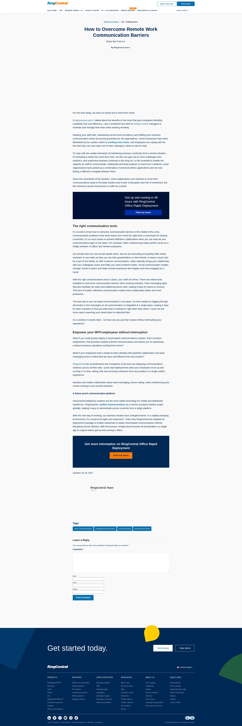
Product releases (127, 702)
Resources (126, 677)
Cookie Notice (65, 722)
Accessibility (125, 706)
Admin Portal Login (177, 693)
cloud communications (83, 529)
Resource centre (127, 686)
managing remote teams (105, 529)
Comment (78, 549)
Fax (48, 696)
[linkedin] (49, 718)
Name (74, 576)
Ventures (149, 696)
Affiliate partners (78, 696)
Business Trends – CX (74, 10)
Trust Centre (150, 699)
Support (173, 699)
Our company (150, 683)
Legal (49, 722)
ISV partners (76, 689)
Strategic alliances (78, 699)
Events (123, 709)
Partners (76, 677)
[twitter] (54, 718)
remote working (125, 529)
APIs (98, 686)
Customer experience (55, 702)
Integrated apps (102, 689)
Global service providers (81, 683)
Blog (122, 689)
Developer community (104, 699)
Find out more (143, 212)
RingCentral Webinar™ (55, 699)
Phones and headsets (55, 709)
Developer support (103, 696)
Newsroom (125, 696)
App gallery (100, 693)
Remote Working (128, 10)
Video (49, 689)
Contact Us (99, 722)
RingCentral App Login (178, 689)
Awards (148, 689)
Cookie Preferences (78, 722)
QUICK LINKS (175, 677)
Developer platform (103, 683)
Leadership (150, 686)
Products (52, 677)
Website (75, 589)
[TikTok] (76, 718)
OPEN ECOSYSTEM (104, 677)
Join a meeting (175, 686)
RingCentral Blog (111, 22)
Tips (61, 10)
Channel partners (78, 686)
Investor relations (152, 693)
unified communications (112, 404)
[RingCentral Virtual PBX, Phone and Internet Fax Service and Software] (57, 3)
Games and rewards (103, 702)
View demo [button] (185, 648)
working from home (118, 142)
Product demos (126, 699)
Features (50, 706)
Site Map (90, 722)
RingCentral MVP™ (54, 683)
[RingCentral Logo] (57, 667)
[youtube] (65, 718)
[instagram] (71, 718)
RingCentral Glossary (147, 10)
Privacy (55, 722)
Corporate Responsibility (154, 702)
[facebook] (60, 718)
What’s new (125, 683)
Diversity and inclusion (154, 706)
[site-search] (193, 10)
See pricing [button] (163, 648)
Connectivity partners (79, 693)
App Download (175, 683)
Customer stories (127, 693)
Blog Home (52, 10)
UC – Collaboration (109, 10)
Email (74, 582)
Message (50, 686)
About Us (150, 677)
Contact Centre (92, 10)
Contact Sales (175, 702)
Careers (173, 696)
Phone (49, 693)
